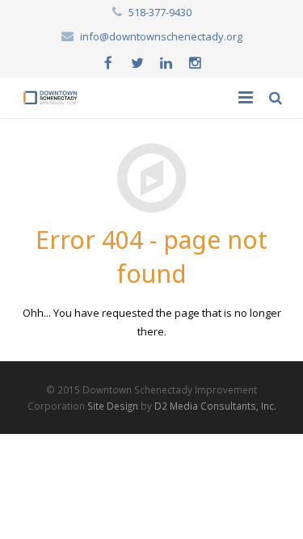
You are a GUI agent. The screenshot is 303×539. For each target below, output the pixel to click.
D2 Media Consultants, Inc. (215, 405)
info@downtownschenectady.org (161, 36)
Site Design (112, 405)
